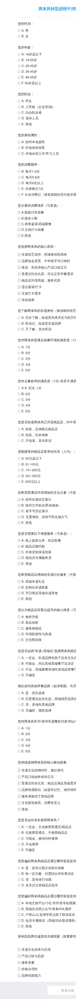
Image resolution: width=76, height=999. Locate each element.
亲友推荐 (27, 299)
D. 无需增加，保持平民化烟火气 (44, 516)
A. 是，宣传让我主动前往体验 (42, 867)
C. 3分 (26, 358)
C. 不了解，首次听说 (36, 329)
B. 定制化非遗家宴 (34, 587)
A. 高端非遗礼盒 (33, 581)
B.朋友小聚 (29, 218)
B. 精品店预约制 (33, 546)
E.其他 (26, 235)
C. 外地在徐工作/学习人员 (40, 153)
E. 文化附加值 (31, 639)
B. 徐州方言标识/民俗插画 (40, 505)
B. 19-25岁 (29, 59)
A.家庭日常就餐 (32, 212)
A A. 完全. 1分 (31, 388)
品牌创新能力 (31, 975)
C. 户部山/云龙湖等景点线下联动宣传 (48, 914)
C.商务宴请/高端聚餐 (36, 223)
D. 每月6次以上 (32, 182)
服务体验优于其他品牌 (37, 796)
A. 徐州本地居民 (33, 141)
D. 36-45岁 (29, 71)
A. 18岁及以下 (31, 54)
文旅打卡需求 (31, 293)
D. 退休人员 (30, 118)
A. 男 (25, 30)
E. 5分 (25, 370)
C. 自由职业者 (31, 112)
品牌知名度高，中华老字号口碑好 (45, 260)
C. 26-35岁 (29, 65)
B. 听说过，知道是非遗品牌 (41, 323)
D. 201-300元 (31, 475)
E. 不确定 (28, 849)
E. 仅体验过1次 (32, 188)
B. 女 (25, 36)
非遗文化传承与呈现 (36, 949)
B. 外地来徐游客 (33, 147)
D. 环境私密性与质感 (36, 634)
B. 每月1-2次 (30, 171)
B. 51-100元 (30, 464)
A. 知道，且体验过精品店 (39, 429)
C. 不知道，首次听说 (36, 440)
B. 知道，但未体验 (34, 434)
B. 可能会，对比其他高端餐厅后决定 (47, 663)
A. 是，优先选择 (33, 692)
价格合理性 (29, 969)
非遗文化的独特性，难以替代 (42, 770)
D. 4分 (26, 364)
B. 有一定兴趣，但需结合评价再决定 (47, 873)
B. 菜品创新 (29, 622)
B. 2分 (25, 352)
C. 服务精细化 (31, 628)
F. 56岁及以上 (31, 83)
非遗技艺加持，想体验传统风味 (44, 254)
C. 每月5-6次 (30, 177)
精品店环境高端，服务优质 (40, 280)
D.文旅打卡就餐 (32, 229)
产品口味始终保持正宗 (37, 776)
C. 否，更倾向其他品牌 (38, 704)
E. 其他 (26, 124)
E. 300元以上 (31, 481)
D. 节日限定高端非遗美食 (39, 593)
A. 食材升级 (29, 616)
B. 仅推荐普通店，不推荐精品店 (44, 832)
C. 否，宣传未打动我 (36, 879)
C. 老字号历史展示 (34, 511)
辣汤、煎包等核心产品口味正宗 (44, 267)
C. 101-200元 (31, 470)
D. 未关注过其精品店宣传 (39, 885)
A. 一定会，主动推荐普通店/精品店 (46, 826)
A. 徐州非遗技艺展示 (36, 499)
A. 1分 (25, 347)
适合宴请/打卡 (31, 286)
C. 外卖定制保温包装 (36, 552)
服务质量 (27, 962)
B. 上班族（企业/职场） (38, 106)
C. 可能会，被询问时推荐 (39, 838)
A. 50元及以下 (31, 458)
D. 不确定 (28, 675)
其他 (24, 809)
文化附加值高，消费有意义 (40, 802)
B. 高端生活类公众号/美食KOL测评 (46, 908)
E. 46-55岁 (29, 77)
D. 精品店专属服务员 (36, 557)
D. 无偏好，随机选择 (36, 710)
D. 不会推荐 (30, 844)
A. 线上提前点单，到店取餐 (41, 540)
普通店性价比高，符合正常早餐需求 (47, 273)
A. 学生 (26, 100)
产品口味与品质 (32, 956)
